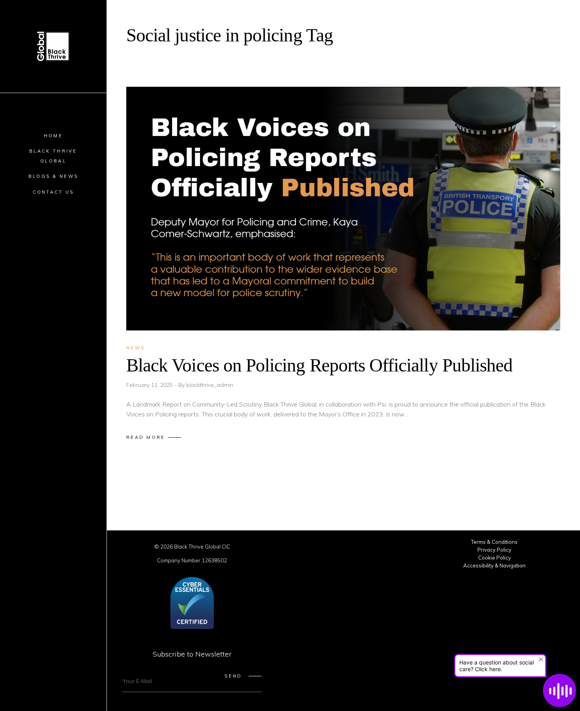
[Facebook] (305, 549)
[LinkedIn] (343, 549)
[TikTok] (362, 549)
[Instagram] (324, 549)
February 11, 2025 (150, 384)
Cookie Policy (494, 557)
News (135, 348)
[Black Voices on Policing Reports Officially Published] (343, 208)
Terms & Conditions (494, 542)
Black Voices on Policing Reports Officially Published (319, 365)
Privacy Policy (494, 550)
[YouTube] (381, 549)
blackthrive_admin (209, 384)
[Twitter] (286, 549)
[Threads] (400, 549)
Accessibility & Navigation (494, 565)
